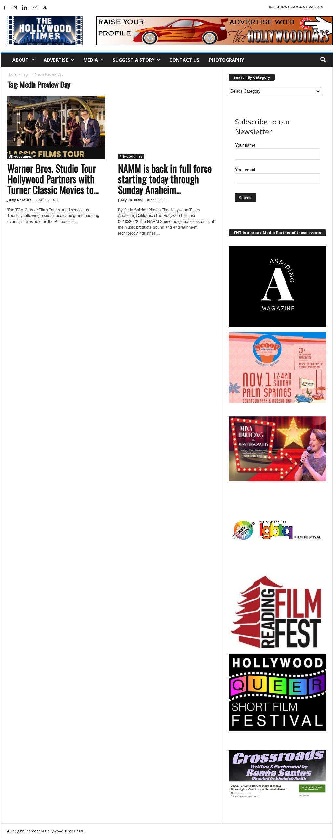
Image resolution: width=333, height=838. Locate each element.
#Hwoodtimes (20, 156)
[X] (45, 8)
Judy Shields (19, 199)
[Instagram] (15, 8)
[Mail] (35, 8)
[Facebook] (4, 8)
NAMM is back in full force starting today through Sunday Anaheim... (165, 179)
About (20, 60)
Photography (226, 60)
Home (11, 74)
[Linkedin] (25, 8)
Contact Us (184, 60)
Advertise (56, 60)
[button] (323, 60)
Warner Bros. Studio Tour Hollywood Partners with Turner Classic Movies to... (53, 179)
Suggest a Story (133, 60)
